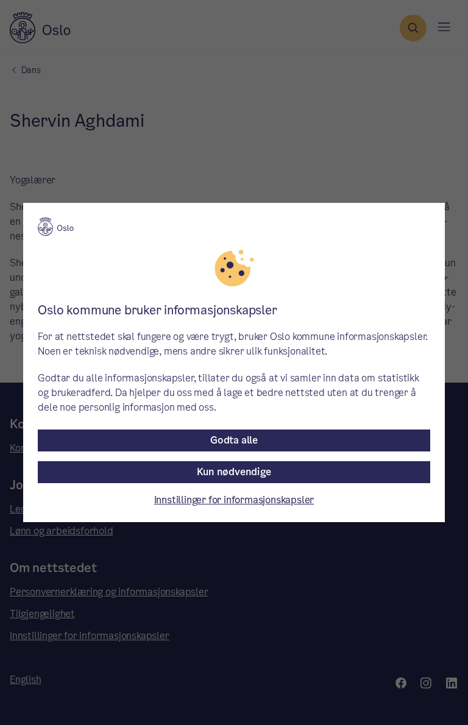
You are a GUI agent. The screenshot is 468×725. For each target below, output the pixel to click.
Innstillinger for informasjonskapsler (234, 500)
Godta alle (234, 440)
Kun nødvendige (234, 472)
